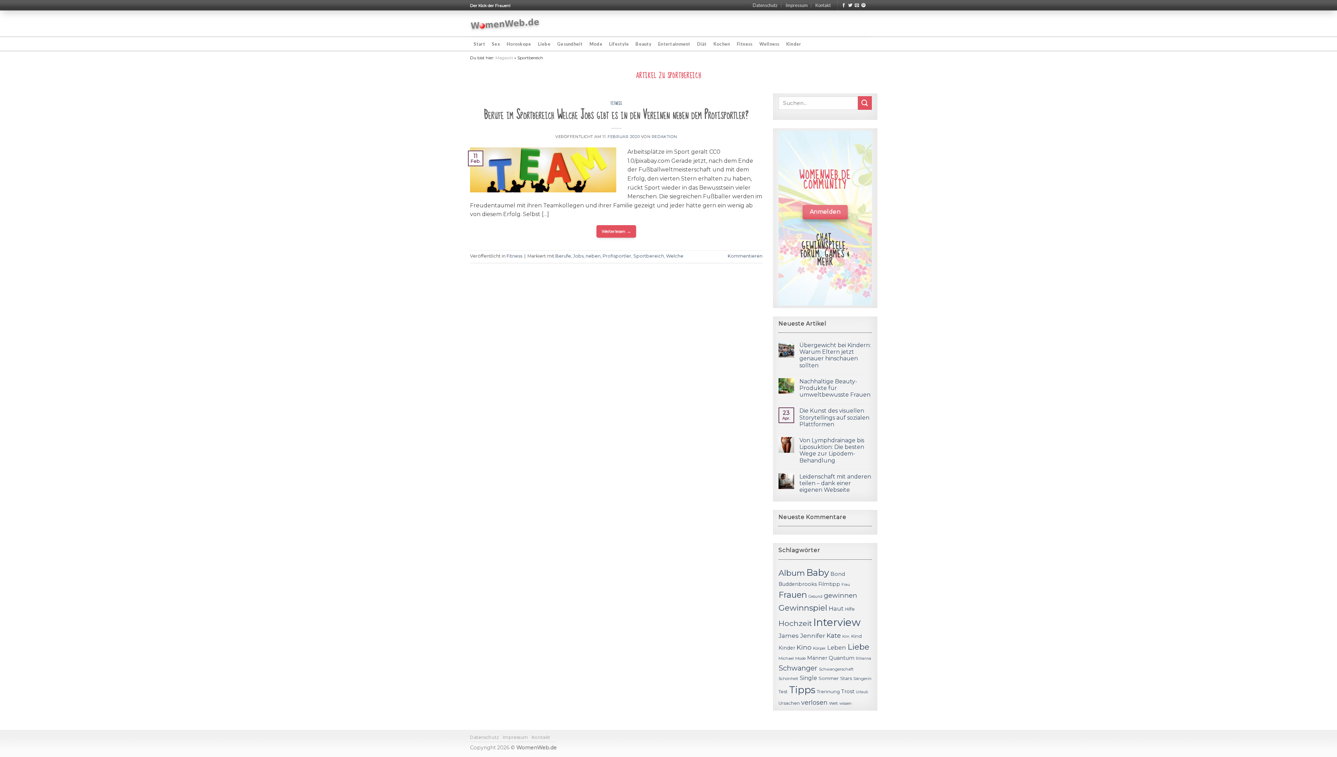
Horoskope (519, 44)
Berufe (563, 256)
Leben (836, 647)
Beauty (643, 44)
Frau (846, 584)
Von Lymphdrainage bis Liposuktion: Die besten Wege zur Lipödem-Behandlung (831, 450)
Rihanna (863, 658)
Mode (595, 44)
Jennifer (812, 635)
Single (808, 678)
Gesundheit (570, 44)
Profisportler (617, 256)
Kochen (721, 44)
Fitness (745, 44)
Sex (496, 44)
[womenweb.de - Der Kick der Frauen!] (505, 24)
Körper (819, 648)
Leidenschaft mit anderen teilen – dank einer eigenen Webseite (835, 483)
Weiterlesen (616, 231)
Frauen (793, 595)
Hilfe (850, 609)
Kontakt (823, 5)
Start (479, 44)
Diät (702, 44)
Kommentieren (745, 256)
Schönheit (788, 678)
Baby (817, 572)
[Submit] (865, 103)
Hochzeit (795, 623)
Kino (804, 647)
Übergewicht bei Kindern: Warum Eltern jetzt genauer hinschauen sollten (835, 355)
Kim (846, 636)
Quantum (841, 658)
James (789, 635)
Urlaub (862, 692)
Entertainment (674, 44)
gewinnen (840, 595)
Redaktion (664, 136)
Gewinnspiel (803, 608)
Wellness (769, 44)
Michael (786, 658)
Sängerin (862, 678)
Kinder (793, 44)
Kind (856, 636)
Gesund (815, 596)
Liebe (544, 44)
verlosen (814, 702)
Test (783, 691)
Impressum (796, 5)
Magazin (504, 57)
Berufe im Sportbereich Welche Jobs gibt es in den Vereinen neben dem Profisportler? (616, 115)
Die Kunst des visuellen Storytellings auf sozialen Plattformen (834, 417)
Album (792, 573)
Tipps (802, 690)
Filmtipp (829, 584)
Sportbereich (648, 256)
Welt (833, 703)
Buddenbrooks (798, 584)
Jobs (578, 256)
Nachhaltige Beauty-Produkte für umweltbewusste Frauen (834, 388)
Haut (836, 608)
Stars (846, 678)
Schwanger (798, 668)
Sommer (829, 678)
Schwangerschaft (836, 669)
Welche (674, 256)
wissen (845, 703)
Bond (837, 574)
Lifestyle (619, 44)
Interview (837, 622)
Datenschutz (765, 5)
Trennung (828, 691)
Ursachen (789, 703)
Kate (834, 635)
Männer (817, 658)
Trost (847, 691)
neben (593, 256)
